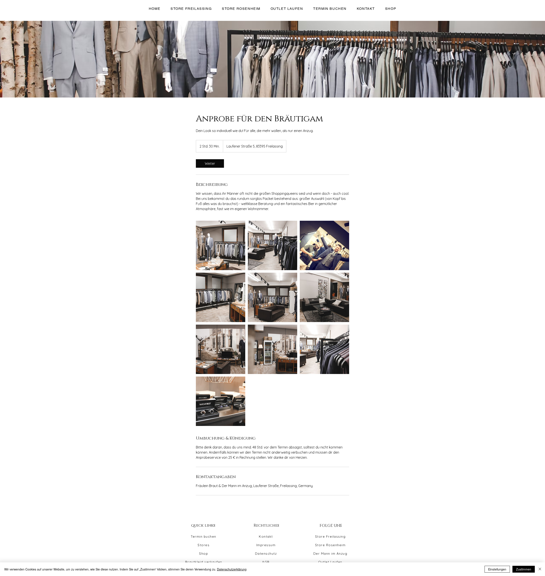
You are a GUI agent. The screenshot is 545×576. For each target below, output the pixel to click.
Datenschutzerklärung (232, 569)
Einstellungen (497, 569)
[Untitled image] (220, 245)
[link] (210, 163)
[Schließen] (539, 569)
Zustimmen (523, 569)
